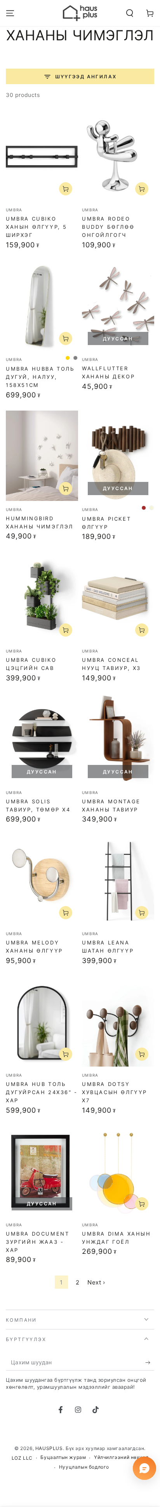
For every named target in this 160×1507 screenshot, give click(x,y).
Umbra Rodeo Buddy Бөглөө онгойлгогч (108, 227)
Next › (96, 1282)
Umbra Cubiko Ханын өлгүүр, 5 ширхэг (36, 227)
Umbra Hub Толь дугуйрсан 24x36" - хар (42, 1092)
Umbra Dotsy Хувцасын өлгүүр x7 (114, 1092)
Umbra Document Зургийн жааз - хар (37, 1242)
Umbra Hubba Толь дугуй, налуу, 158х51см (40, 377)
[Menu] (10, 13)
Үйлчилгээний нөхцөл (121, 1457)
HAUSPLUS (49, 1448)
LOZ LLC (22, 1458)
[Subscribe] (149, 1362)
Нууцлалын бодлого (84, 1467)
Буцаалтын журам (63, 1457)
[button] (130, 13)
